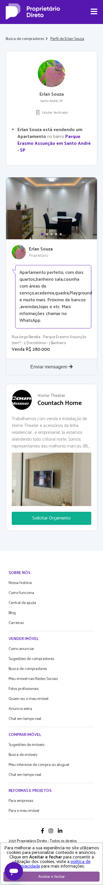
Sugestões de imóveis (26, 745)
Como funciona (21, 593)
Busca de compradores (25, 39)
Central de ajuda (22, 603)
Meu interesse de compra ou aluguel (39, 765)
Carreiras (16, 623)
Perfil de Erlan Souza (67, 39)
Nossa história (20, 583)
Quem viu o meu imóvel (28, 699)
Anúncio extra (20, 709)
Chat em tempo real (25, 719)
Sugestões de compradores (31, 659)
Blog (12, 613)
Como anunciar (21, 649)
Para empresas (21, 801)
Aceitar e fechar (51, 876)
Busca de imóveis (23, 755)
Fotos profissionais (24, 689)
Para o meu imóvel (24, 811)
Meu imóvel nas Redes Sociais (33, 679)
